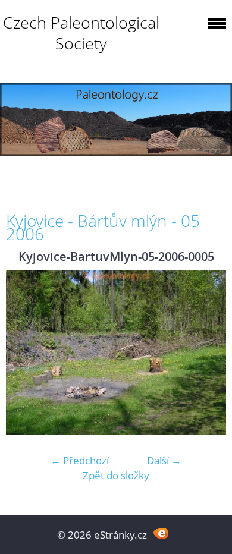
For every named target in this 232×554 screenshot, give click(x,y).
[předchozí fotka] (25, 352)
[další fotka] (206, 352)
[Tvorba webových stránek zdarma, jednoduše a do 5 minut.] (161, 533)
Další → (164, 460)
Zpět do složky (116, 475)
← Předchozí (80, 460)
